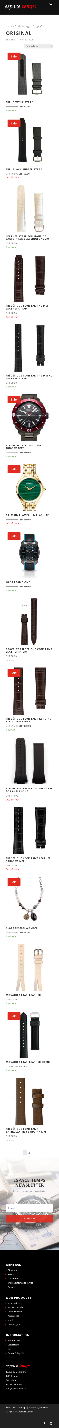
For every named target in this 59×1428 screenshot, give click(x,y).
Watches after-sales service (20, 1282)
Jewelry (11, 1320)
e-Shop (11, 1274)
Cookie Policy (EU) (16, 1353)
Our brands (13, 1278)
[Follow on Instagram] (51, 1423)
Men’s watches (14, 1303)
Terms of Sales (14, 1340)
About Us (12, 1270)
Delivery (11, 1349)
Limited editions (15, 1311)
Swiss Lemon (27, 1411)
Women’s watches (16, 1307)
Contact (11, 1287)
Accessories (13, 1316)
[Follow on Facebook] (44, 1423)
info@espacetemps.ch (16, 1388)
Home (9, 26)
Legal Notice (13, 1344)
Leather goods (14, 1324)
